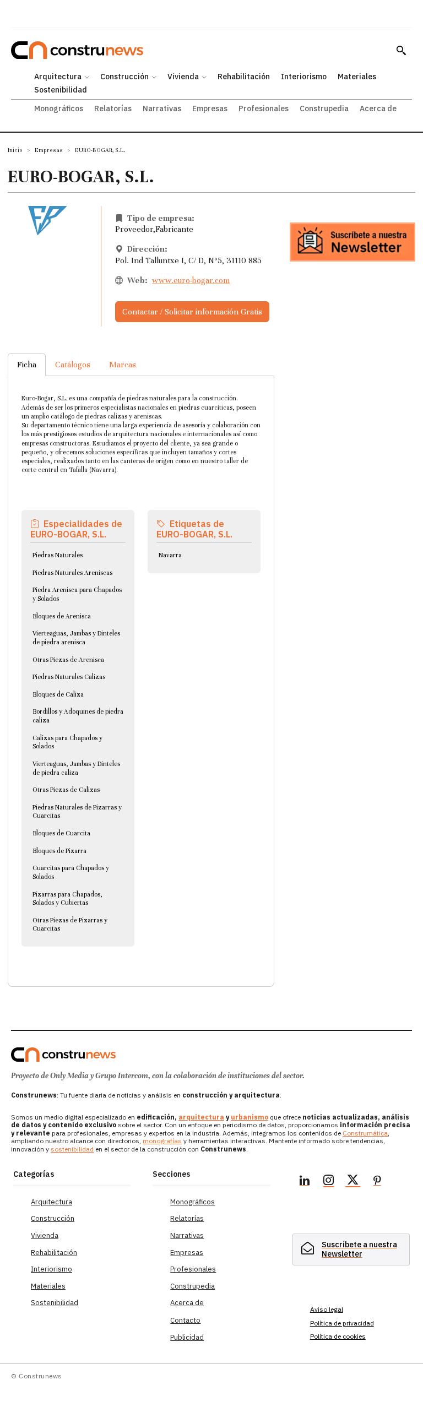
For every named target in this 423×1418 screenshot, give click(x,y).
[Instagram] (329, 1182)
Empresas (49, 150)
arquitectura (201, 1117)
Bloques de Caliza (58, 694)
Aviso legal (326, 1309)
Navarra (170, 555)
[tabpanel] (141, 668)
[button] (401, 50)
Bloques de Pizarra (59, 851)
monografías (162, 1141)
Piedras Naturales (57, 555)
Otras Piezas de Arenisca (68, 660)
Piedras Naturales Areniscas (72, 573)
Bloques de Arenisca (61, 616)
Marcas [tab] (122, 365)
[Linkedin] (304, 1182)
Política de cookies (338, 1336)
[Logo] (63, 1054)
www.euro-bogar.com (191, 280)
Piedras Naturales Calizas (68, 677)
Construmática (365, 1133)
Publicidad (187, 1337)
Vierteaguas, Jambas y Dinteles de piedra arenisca (76, 637)
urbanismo (249, 1117)
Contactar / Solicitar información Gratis (192, 312)
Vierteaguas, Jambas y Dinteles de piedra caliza (76, 768)
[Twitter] (353, 1182)
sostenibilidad (72, 1149)
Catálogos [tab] (72, 365)
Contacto (185, 1320)
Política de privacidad (342, 1323)
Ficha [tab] (26, 365)
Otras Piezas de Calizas (66, 790)
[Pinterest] (377, 1182)
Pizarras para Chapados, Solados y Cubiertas (67, 898)
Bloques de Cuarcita (61, 833)
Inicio (15, 150)
